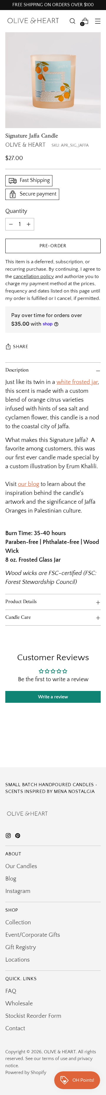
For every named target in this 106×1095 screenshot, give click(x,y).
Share (20, 346)
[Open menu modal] (98, 21)
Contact (15, 1028)
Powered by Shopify (25, 1072)
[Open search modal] (72, 21)
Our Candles (21, 866)
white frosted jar (77, 382)
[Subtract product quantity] (11, 224)
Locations (17, 960)
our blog (28, 484)
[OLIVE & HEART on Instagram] (8, 837)
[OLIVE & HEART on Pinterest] (18, 837)
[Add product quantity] (28, 224)
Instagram (17, 891)
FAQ (10, 991)
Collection (18, 922)
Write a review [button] (53, 697)
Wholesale (19, 1003)
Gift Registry (20, 947)
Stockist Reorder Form (33, 1016)
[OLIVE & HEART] (33, 21)
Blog (10, 879)
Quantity (16, 211)
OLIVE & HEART (25, 145)
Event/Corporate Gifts (32, 935)
